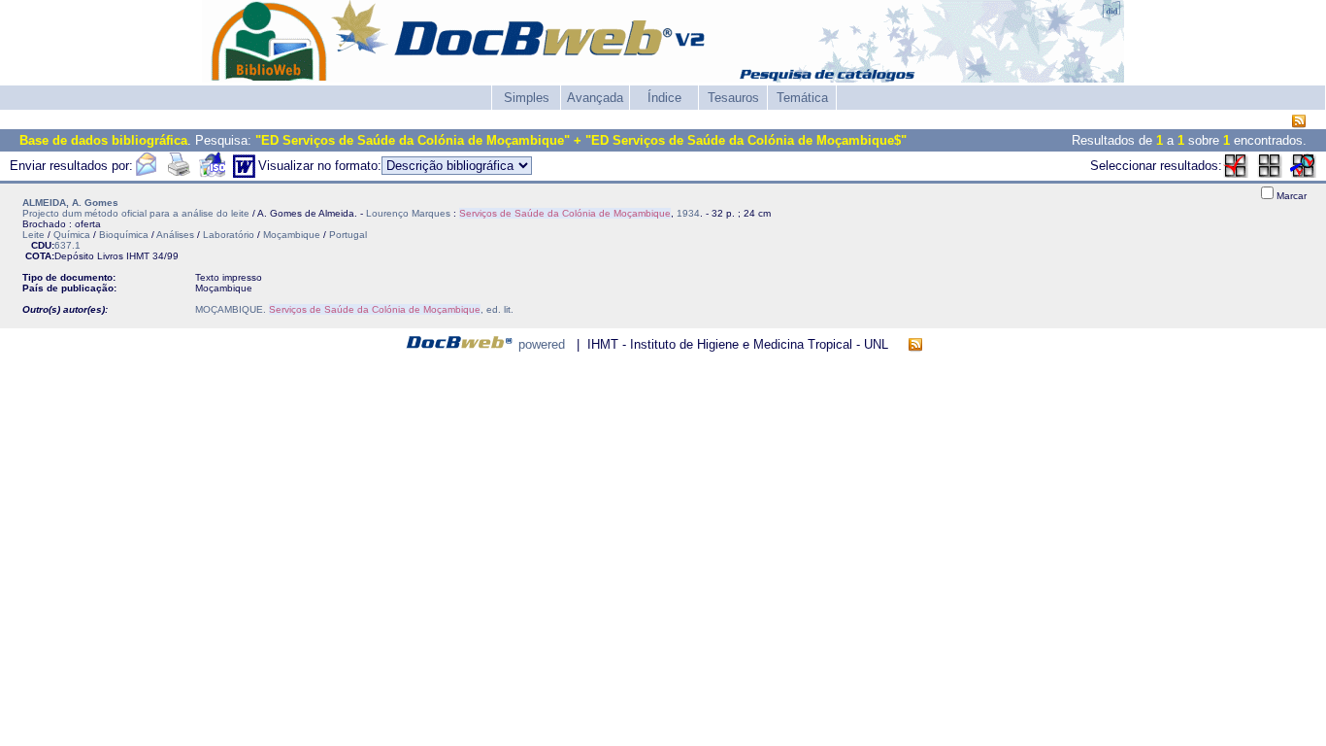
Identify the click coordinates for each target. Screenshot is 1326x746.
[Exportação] (212, 173)
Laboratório (228, 234)
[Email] (145, 173)
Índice (664, 97)
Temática (802, 97)
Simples (526, 97)
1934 (688, 213)
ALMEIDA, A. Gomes (70, 202)
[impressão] (178, 173)
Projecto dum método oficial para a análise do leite (135, 213)
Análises (175, 234)
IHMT (137, 256)
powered (541, 344)
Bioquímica (124, 234)
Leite (33, 234)
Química (71, 234)
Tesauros (733, 97)
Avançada (595, 97)
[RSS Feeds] (1299, 122)
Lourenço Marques (408, 213)
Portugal (348, 234)
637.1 (67, 245)
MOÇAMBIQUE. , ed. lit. (354, 309)
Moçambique (291, 234)
